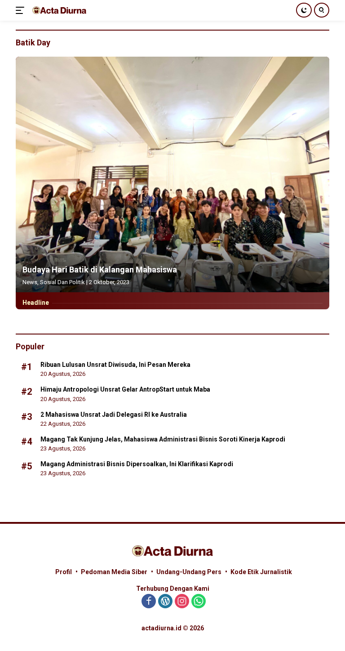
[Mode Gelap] (304, 10)
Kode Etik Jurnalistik (261, 571)
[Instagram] (182, 602)
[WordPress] (165, 602)
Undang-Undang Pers (188, 571)
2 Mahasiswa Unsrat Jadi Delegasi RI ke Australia (113, 414)
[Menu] (22, 10)
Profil (63, 571)
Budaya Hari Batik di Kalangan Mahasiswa (99, 269)
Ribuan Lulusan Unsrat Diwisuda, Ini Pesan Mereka (115, 364)
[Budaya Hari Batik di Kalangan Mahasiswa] (172, 174)
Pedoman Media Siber (114, 571)
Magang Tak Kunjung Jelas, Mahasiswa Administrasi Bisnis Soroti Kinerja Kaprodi (162, 439)
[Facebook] (149, 602)
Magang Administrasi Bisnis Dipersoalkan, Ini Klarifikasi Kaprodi (136, 464)
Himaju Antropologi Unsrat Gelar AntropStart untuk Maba (125, 389)
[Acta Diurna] (58, 10)
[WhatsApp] (198, 602)
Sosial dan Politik (62, 282)
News (29, 282)
